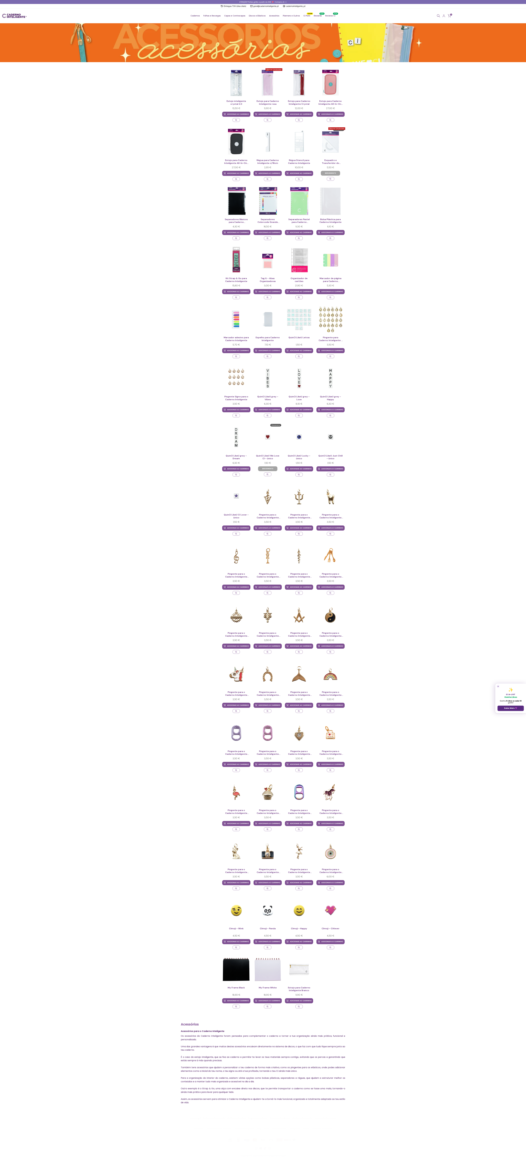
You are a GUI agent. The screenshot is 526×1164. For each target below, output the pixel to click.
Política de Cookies (237, 1118)
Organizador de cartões (299, 280)
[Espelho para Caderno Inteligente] (267, 319)
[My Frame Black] (236, 969)
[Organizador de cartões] (299, 260)
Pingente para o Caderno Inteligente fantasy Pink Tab (268, 753)
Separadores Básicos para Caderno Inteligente (236, 221)
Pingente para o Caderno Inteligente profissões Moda (268, 575)
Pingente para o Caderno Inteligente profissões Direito (268, 634)
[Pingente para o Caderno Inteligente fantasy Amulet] (330, 851)
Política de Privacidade (214, 1118)
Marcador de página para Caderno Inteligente (330, 280)
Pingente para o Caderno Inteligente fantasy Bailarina (299, 871)
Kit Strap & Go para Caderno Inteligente (236, 280)
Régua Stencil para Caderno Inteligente (299, 162)
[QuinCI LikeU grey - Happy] (330, 378)
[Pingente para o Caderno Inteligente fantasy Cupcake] (267, 792)
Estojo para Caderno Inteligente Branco (299, 989)
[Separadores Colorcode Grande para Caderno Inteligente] (267, 201)
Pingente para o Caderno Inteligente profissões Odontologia (330, 516)
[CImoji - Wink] (236, 910)
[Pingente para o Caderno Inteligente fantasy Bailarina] (299, 851)
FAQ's (306, 1128)
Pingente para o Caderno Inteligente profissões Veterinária (268, 516)
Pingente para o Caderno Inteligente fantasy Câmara (268, 871)
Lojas (266, 1128)
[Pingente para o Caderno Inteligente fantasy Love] (299, 733)
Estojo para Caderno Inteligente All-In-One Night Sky (236, 162)
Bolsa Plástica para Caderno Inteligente (330, 221)
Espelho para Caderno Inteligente (268, 339)
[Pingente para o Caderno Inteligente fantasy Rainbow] (330, 673)
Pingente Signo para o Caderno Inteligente (236, 398)
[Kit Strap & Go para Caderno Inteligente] (236, 260)
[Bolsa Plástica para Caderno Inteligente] (330, 201)
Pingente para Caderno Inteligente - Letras (330, 339)
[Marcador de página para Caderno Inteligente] (330, 260)
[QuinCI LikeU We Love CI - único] (267, 474)
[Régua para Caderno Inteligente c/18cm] (267, 142)
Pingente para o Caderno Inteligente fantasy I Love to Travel (330, 753)
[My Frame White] (267, 969)
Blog (259, 1128)
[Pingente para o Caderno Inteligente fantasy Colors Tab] (299, 792)
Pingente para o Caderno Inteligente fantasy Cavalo (330, 812)
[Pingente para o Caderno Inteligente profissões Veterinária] (267, 496)
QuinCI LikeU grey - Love (299, 398)
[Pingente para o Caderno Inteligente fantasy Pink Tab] (267, 733)
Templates (295, 1128)
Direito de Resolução (302, 1118)
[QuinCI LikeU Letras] (299, 319)
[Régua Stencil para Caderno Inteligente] (299, 142)
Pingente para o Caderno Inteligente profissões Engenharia (236, 634)
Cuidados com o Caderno (219, 1128)
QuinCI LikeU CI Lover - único (236, 516)
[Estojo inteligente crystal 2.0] (236, 83)
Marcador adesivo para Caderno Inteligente (236, 339)
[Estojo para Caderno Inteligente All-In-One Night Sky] (236, 142)
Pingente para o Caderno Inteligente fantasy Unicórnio (236, 694)
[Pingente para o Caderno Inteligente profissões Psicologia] (299, 496)
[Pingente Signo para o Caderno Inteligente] (236, 378)
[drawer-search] (438, 15)
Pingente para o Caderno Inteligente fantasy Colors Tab (299, 812)
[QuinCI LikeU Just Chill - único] (330, 437)
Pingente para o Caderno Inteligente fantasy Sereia (299, 694)
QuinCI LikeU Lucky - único (299, 457)
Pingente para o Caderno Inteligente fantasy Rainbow (330, 694)
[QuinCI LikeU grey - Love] (299, 378)
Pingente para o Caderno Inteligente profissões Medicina (299, 575)
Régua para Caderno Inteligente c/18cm (268, 162)
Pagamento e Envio (257, 1118)
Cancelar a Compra (322, 1128)
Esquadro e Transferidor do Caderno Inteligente (330, 162)
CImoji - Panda (268, 928)
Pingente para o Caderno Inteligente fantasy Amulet (330, 871)
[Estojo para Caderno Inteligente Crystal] (299, 83)
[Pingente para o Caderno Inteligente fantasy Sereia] (299, 673)
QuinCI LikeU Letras (299, 337)
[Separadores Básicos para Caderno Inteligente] (236, 201)
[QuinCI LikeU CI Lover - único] (236, 496)
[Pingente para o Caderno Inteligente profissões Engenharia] (236, 614)
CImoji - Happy (299, 928)
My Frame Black (236, 987)
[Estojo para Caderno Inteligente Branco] (299, 969)
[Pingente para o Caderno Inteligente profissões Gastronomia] (330, 555)
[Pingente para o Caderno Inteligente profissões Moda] (267, 555)
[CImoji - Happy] (299, 910)
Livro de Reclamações (325, 1118)
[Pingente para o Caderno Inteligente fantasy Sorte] (267, 673)
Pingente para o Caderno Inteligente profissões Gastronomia (330, 575)
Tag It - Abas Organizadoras (268, 280)
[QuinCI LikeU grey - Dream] (236, 437)
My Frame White (268, 987)
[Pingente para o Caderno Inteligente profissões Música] (236, 555)
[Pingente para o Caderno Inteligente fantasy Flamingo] (236, 792)
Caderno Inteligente (244, 1128)
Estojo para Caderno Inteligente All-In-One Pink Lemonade (330, 103)
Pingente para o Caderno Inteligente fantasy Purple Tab (236, 753)
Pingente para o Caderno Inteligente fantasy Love (299, 753)
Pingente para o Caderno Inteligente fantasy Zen (330, 634)
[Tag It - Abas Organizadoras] (267, 260)
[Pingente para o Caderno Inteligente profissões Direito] (267, 614)
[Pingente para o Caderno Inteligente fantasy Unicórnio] (236, 673)
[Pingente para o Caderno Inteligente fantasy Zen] (330, 614)
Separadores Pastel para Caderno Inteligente (299, 221)
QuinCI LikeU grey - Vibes (267, 398)
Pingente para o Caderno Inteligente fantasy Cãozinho (236, 871)
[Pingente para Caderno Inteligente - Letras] (330, 319)
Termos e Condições (280, 1118)
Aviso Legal (195, 1118)
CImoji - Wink (236, 928)
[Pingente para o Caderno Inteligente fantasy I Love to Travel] (330, 733)
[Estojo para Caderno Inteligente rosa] (267, 120)
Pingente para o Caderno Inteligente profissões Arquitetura (299, 634)
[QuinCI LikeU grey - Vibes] (267, 378)
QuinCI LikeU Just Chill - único (330, 457)
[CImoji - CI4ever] (330, 910)
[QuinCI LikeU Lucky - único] (299, 437)
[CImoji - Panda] (267, 910)
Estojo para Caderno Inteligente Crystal (299, 102)
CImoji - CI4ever (330, 928)
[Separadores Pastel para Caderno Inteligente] (299, 201)
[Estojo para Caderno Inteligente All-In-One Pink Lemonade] (330, 83)
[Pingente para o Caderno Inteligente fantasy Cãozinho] (236, 851)
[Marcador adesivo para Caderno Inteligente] (236, 319)
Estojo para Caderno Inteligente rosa (268, 102)
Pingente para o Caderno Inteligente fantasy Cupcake (268, 812)
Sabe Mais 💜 (510, 708)
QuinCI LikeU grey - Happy (330, 398)
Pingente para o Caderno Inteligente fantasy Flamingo (236, 812)
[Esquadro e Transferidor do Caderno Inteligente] (330, 179)
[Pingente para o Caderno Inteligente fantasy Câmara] (267, 851)
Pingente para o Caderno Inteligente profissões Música (236, 575)
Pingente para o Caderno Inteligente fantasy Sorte (268, 694)
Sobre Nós (198, 1128)
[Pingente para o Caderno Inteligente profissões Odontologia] (330, 496)
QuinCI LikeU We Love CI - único (267, 457)
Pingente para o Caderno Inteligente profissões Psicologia (299, 516)
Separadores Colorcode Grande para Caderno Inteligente (268, 221)
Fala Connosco (279, 1128)
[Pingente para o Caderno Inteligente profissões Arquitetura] (299, 614)
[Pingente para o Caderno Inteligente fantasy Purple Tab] (236, 733)
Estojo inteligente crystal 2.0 (236, 102)
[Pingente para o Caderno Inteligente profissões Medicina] (299, 555)
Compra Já (280, 2)
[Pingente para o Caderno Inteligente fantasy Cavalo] (330, 792)
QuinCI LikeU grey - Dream (236, 457)
